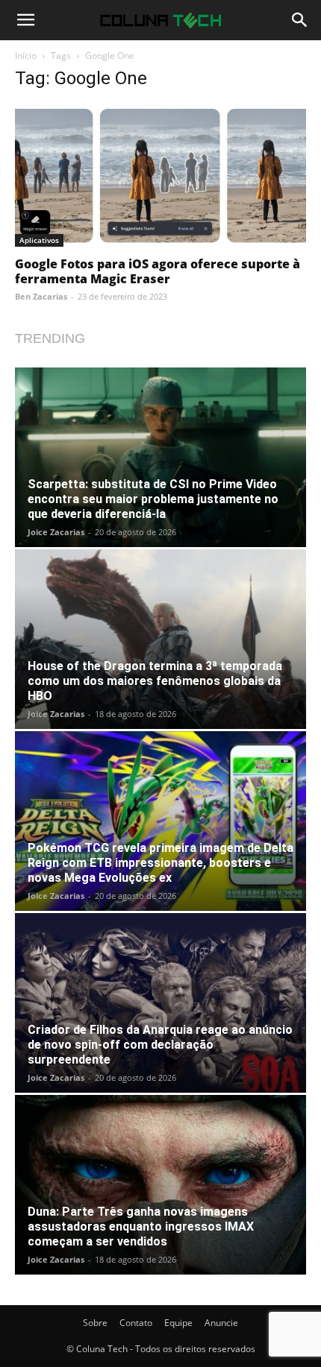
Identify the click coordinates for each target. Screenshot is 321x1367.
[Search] (300, 20)
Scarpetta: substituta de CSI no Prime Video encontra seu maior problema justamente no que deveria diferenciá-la (153, 499)
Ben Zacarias (41, 296)
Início (26, 55)
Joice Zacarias (56, 531)
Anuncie (221, 1322)
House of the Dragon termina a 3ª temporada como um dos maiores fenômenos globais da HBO (155, 681)
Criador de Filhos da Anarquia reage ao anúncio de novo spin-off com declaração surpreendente (160, 1045)
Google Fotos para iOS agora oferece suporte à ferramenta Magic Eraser (157, 271)
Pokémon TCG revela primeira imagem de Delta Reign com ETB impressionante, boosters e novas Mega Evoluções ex (160, 863)
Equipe (178, 1322)
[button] (25, 20)
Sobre (95, 1322)
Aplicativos (39, 240)
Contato (135, 1322)
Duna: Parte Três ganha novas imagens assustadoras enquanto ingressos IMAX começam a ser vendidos (141, 1226)
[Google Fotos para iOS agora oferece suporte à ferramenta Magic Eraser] (160, 175)
